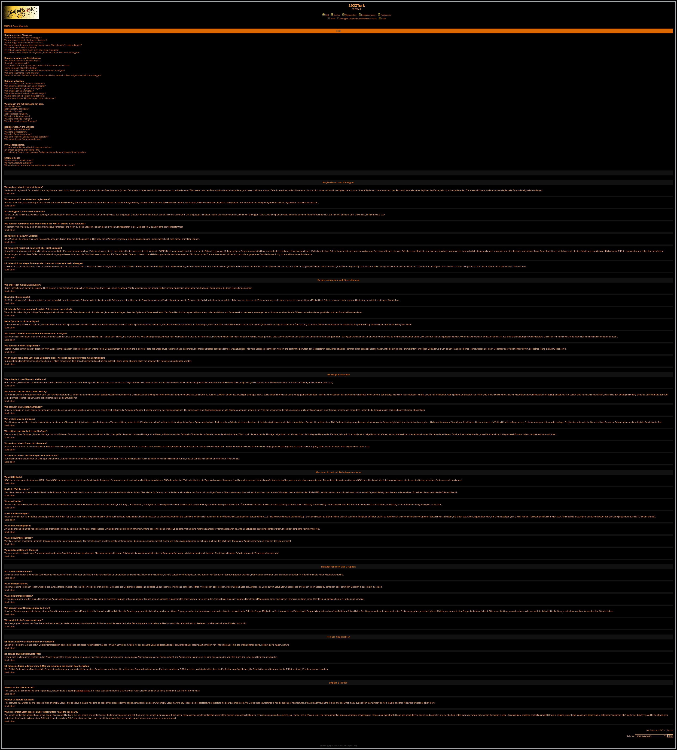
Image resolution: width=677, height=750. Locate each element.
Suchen (337, 15)
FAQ (327, 15)
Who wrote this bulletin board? (18, 160)
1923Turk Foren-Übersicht (16, 26)
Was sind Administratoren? (17, 129)
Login (383, 19)
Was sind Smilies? (13, 111)
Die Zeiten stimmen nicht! (16, 63)
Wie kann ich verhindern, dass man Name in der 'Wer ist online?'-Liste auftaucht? (43, 45)
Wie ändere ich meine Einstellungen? (22, 60)
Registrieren (386, 15)
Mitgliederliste (350, 15)
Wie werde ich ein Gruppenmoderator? (23, 139)
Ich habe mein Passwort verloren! (20, 47)
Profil (333, 19)
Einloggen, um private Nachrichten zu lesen (358, 19)
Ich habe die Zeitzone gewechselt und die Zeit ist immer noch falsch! (36, 65)
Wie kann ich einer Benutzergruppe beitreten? (26, 137)
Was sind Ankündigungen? (17, 116)
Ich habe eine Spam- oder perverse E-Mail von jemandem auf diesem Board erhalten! (45, 152)
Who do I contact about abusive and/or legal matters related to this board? (39, 165)
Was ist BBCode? (12, 106)
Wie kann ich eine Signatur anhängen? (23, 88)
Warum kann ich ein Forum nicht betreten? (24, 96)
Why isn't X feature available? (18, 163)
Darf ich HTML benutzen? (16, 109)
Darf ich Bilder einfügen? (16, 114)
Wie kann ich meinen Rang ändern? (21, 73)
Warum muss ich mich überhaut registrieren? (25, 40)
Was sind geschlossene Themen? (20, 121)
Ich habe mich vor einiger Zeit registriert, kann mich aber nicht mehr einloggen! (41, 52)
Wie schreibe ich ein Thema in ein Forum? (24, 83)
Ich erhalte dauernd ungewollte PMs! (21, 150)
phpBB (330, 746)
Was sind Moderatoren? (15, 132)
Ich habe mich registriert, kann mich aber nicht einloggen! (31, 50)
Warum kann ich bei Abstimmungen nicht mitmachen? (30, 98)
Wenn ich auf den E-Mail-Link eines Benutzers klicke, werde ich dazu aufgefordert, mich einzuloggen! (52, 75)
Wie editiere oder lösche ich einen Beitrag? (25, 86)
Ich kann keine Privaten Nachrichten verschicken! (27, 147)
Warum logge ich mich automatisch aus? (23, 42)
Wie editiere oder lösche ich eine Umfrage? (25, 93)
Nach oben (9, 193)
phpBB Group (83, 691)
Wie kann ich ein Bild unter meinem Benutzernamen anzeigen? (34, 70)
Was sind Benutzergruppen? (18, 134)
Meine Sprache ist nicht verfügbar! (20, 68)
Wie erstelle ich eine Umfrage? (19, 91)
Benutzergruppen (368, 15)
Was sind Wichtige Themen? (18, 119)
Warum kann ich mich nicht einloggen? (23, 37)
